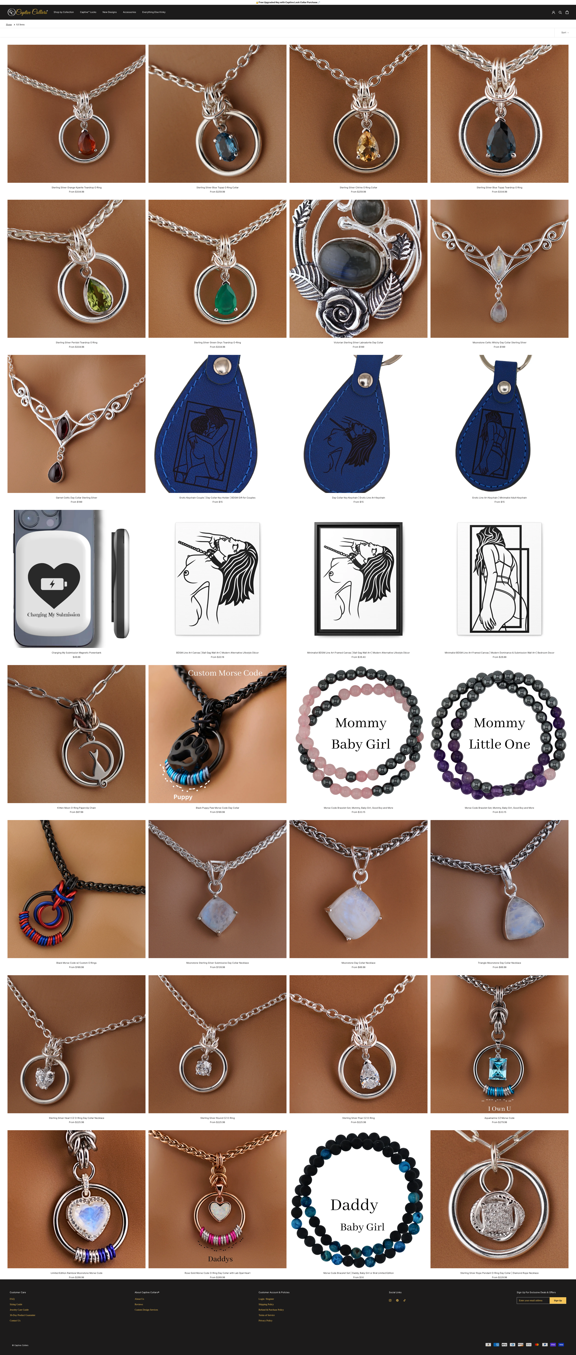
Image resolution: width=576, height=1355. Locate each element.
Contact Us (15, 1320)
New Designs (110, 12)
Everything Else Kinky (153, 12)
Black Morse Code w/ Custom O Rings (76, 962)
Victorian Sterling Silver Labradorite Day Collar (358, 342)
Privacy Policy (265, 1320)
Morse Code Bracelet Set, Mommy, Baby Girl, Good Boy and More (358, 807)
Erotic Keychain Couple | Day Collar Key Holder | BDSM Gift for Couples (217, 497)
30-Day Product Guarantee (22, 1315)
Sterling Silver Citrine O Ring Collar (358, 187)
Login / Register (266, 1299)
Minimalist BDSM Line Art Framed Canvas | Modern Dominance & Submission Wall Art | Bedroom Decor (499, 652)
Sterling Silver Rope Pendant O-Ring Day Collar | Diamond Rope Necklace (499, 1273)
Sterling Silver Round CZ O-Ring (217, 1118)
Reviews (139, 1304)
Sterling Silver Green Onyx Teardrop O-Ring (217, 342)
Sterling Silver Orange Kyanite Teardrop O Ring (77, 187)
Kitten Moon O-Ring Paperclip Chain (76, 807)
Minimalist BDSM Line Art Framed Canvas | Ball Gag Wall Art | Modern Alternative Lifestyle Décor (358, 652)
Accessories (129, 12)
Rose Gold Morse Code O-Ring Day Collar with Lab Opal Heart (217, 1273)
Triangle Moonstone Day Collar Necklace (499, 962)
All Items (20, 24)
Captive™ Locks (88, 12)
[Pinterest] (397, 1300)
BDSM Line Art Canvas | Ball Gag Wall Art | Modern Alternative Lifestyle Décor (217, 652)
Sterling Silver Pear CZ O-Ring (358, 1118)
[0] (567, 12)
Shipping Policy (266, 1304)
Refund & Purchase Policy (271, 1309)
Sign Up (558, 1300)
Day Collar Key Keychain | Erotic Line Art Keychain (358, 497)
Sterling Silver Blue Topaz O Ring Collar (217, 187)
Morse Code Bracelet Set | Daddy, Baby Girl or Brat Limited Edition (358, 1273)
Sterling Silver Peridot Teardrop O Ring (76, 342)
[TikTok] (404, 1300)
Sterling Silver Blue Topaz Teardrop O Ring (499, 187)
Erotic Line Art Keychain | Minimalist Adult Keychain (499, 497)
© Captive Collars (20, 1345)
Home (9, 24)
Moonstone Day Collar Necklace (358, 962)
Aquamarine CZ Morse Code (499, 1118)
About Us (139, 1299)
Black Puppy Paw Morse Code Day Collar (217, 807)
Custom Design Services (146, 1309)
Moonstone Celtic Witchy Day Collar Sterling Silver (499, 342)
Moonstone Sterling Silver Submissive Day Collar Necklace (217, 962)
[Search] (560, 12)
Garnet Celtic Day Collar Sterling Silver (76, 497)
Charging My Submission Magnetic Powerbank (76, 652)
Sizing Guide (16, 1304)
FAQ (12, 1299)
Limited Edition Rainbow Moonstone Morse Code (76, 1273)
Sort (564, 32)
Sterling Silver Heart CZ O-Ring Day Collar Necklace (76, 1118)
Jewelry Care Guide (19, 1309)
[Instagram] (390, 1300)
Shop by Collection (64, 12)
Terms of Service (267, 1315)
